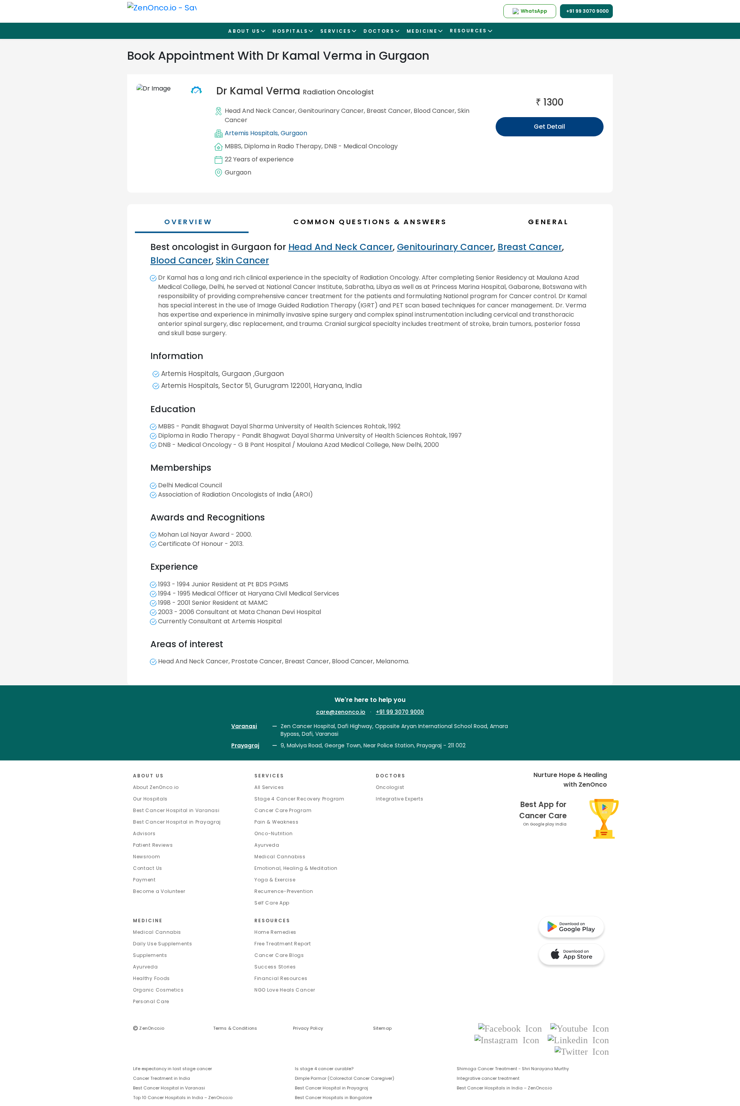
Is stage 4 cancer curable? (324, 1069)
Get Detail (549, 126)
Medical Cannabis (157, 932)
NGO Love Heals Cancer (284, 990)
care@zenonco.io (340, 712)
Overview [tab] (188, 222)
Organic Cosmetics (158, 990)
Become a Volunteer (159, 891)
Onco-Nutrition (273, 833)
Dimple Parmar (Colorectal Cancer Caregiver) (344, 1078)
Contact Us (147, 868)
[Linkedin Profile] (578, 1039)
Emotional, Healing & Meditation (296, 868)
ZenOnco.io (149, 1028)
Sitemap (382, 1028)
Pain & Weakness (276, 822)
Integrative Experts (399, 799)
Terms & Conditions (235, 1028)
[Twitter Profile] (582, 1051)
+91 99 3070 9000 (400, 712)
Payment (144, 879)
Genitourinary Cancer (331, 110)
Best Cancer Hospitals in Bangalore (333, 1097)
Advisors (144, 833)
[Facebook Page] (512, 1028)
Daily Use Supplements (162, 943)
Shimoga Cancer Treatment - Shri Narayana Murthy (513, 1069)
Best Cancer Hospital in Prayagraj (177, 822)
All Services (269, 787)
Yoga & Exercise (275, 879)
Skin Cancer (242, 260)
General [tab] (548, 222)
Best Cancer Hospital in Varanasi (176, 810)
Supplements (150, 955)
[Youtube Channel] (579, 1028)
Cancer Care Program (282, 810)
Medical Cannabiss (280, 856)
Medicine (148, 920)
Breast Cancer (389, 110)
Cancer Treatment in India (161, 1078)
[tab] (373, 222)
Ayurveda (266, 845)
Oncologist (390, 787)
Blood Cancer (434, 110)
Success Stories (275, 966)
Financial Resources (280, 978)
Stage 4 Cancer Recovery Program (299, 799)
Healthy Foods (151, 978)
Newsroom (146, 856)
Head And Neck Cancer (260, 110)
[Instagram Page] (509, 1039)
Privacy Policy (308, 1028)
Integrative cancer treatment (488, 1078)
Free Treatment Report (282, 943)
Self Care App (271, 903)
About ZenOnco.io (156, 787)
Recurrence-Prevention (283, 891)
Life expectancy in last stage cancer (172, 1069)
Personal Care (151, 1001)
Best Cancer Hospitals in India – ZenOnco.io (504, 1088)
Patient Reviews (153, 845)
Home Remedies (275, 932)
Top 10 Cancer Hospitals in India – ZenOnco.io (182, 1097)
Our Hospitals (150, 799)
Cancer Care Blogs (279, 955)
